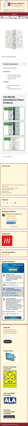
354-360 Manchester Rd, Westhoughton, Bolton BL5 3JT (14, 185)
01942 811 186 (5, 186)
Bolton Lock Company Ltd (14, 214)
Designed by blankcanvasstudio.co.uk (9, 424)
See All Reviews (14, 226)
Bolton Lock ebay (5, 254)
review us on (10, 222)
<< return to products (7, 156)
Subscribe (7, 341)
